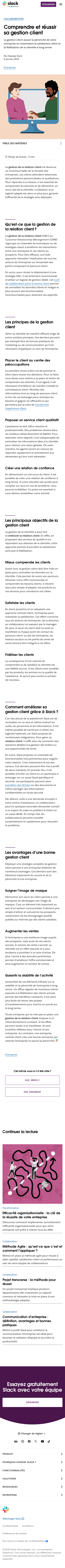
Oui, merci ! (32, 1080)
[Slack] (10, 4)
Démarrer (48, 4)
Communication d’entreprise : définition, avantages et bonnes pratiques (27, 1321)
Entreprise (10, 67)
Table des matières (15, 143)
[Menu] (60, 4)
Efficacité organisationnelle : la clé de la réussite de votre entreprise (31, 1215)
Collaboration (14, 18)
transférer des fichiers (17, 785)
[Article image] (32, 1174)
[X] (35, 1442)
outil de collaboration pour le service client (32, 281)
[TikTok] (49, 1442)
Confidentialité (10, 1525)
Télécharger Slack (12, 1518)
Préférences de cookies (15, 1533)
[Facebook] (29, 1442)
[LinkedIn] (16, 1442)
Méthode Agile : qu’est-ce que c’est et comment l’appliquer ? (32, 1248)
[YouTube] (42, 1442)
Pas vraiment (32, 1092)
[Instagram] (22, 1442)
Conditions (27, 1525)
